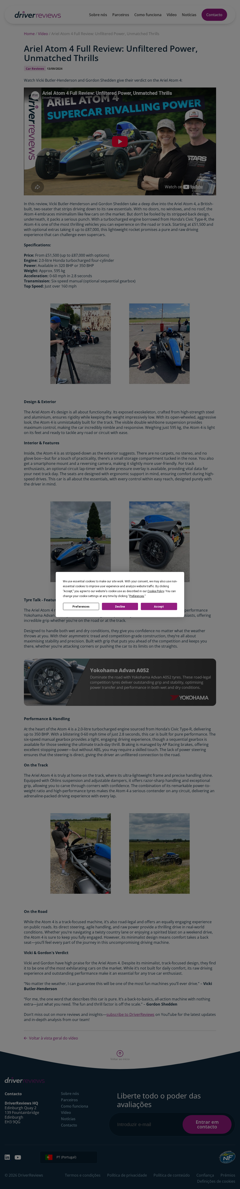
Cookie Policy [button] (155, 591)
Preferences (81, 606)
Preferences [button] (136, 596)
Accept (159, 606)
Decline (120, 606)
